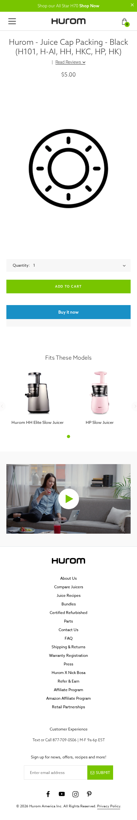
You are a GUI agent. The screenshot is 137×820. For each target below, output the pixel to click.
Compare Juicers (68, 587)
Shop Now (89, 5)
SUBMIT (103, 772)
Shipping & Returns (68, 647)
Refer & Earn (68, 681)
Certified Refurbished (68, 612)
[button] (132, 4)
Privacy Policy (108, 806)
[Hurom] (68, 21)
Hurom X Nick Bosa (68, 672)
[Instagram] (75, 794)
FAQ (69, 638)
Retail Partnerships (68, 707)
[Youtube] (62, 794)
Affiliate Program (68, 689)
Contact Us (68, 629)
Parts (68, 621)
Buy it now (68, 312)
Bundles (68, 604)
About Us (68, 578)
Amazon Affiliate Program (68, 698)
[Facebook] (48, 794)
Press (68, 664)
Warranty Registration (68, 655)
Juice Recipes (69, 595)
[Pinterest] (89, 794)
